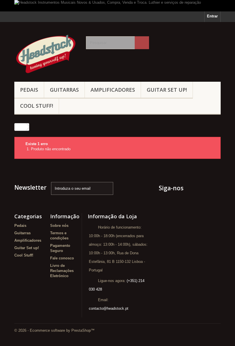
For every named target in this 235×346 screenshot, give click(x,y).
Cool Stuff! (36, 105)
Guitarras (64, 89)
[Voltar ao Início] (20, 127)
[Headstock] (45, 54)
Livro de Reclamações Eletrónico (62, 270)
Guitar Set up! (167, 89)
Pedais (29, 89)
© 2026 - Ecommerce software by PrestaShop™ (54, 330)
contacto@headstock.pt (108, 308)
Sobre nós (59, 225)
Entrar (212, 16)
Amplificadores (113, 89)
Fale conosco (62, 258)
